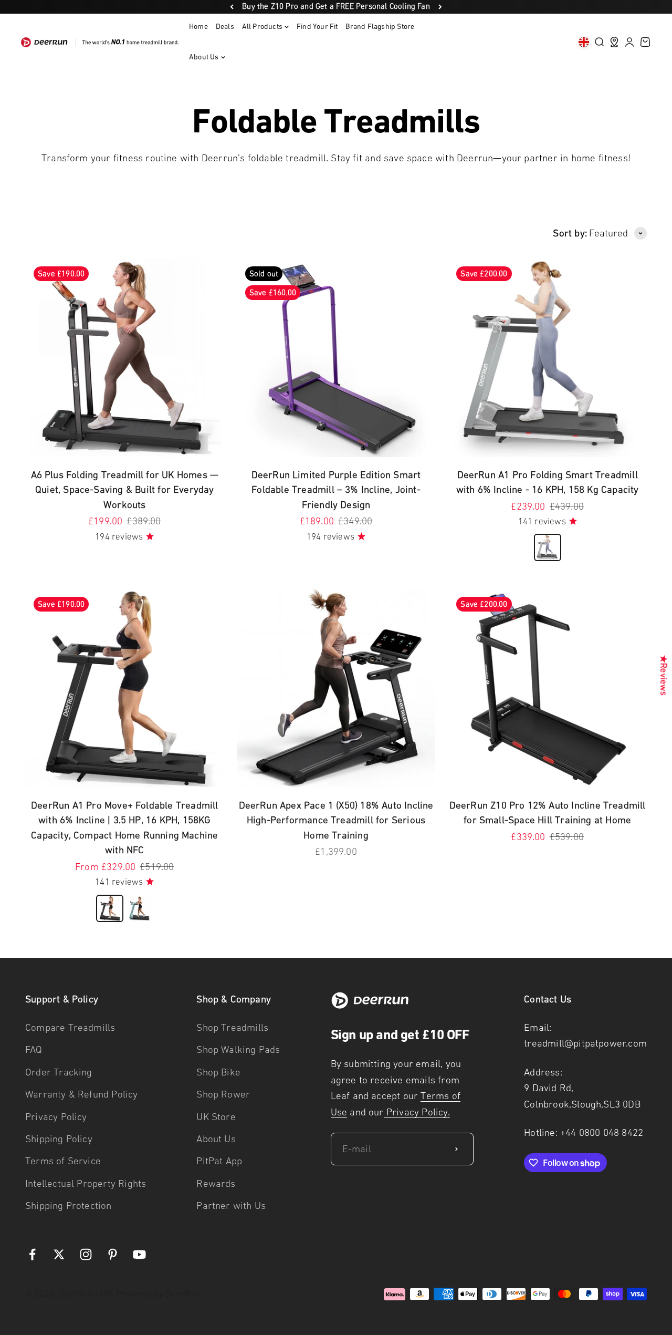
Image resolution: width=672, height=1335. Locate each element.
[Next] (440, 7)
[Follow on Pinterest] (113, 1254)
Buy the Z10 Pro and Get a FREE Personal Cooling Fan (336, 6)
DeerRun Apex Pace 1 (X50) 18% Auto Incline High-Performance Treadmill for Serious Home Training (336, 820)
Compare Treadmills (70, 1027)
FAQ (34, 1049)
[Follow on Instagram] (86, 1254)
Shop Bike (218, 1072)
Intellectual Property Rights (85, 1183)
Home (198, 26)
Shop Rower (223, 1094)
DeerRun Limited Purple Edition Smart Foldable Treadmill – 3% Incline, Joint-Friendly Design (336, 490)
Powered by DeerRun (157, 1293)
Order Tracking (58, 1072)
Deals (225, 26)
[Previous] (232, 7)
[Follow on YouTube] (139, 1254)
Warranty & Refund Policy (81, 1094)
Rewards (215, 1183)
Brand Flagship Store (379, 26)
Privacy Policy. (417, 1112)
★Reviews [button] (663, 675)
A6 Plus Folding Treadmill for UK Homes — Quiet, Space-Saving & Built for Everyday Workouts (125, 490)
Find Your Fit (317, 26)
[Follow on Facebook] (32, 1254)
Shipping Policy (58, 1139)
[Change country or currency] (584, 42)
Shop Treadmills (232, 1027)
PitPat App (219, 1161)
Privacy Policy (56, 1117)
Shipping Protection (68, 1205)
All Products (262, 26)
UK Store (216, 1117)
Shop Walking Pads (238, 1049)
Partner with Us (231, 1205)
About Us (204, 57)
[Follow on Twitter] (59, 1254)
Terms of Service (63, 1161)
